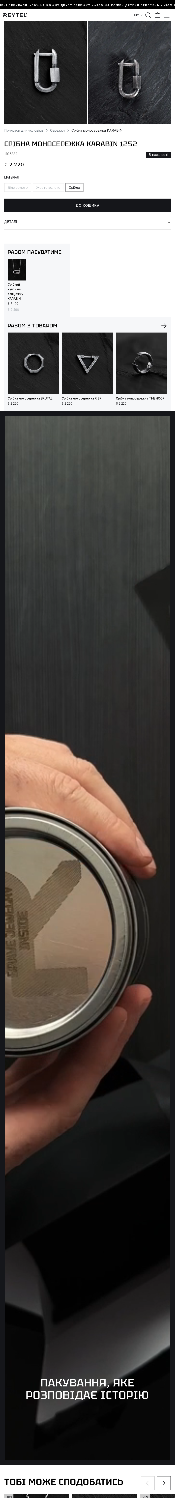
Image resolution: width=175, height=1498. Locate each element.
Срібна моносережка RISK (81, 398)
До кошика (87, 205)
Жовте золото (48, 187)
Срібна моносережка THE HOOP (140, 398)
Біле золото (18, 187)
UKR (137, 15)
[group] (45, 72)
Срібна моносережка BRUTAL (30, 398)
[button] (163, 325)
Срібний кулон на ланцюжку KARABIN (15, 291)
